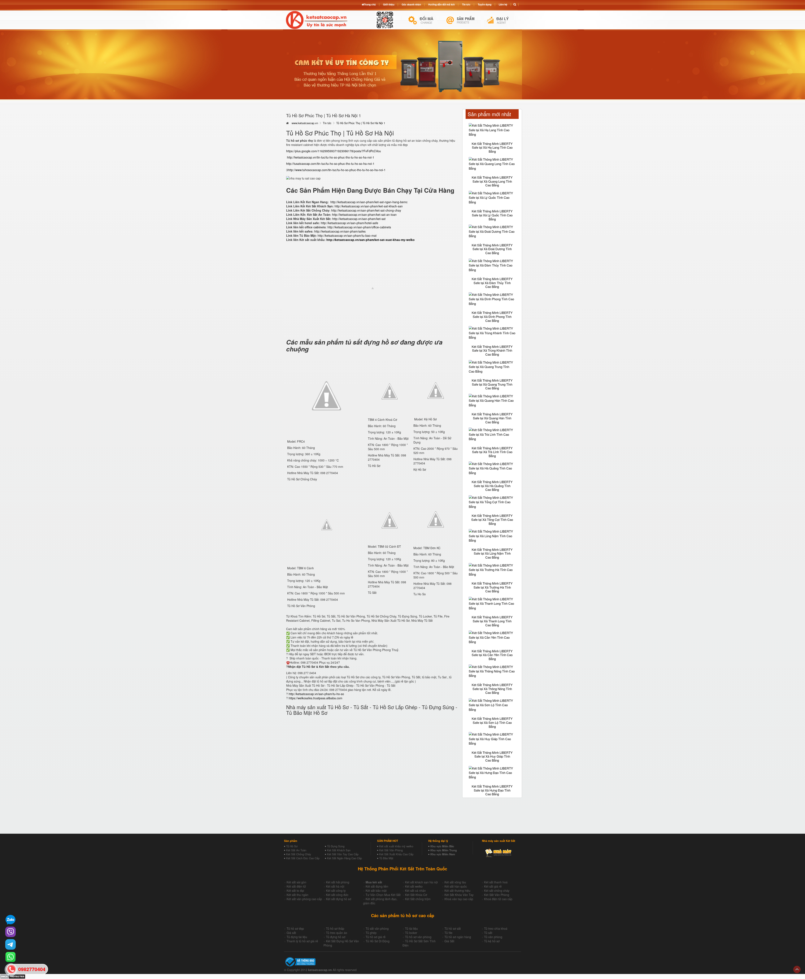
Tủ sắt (488, 933)
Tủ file (448, 933)
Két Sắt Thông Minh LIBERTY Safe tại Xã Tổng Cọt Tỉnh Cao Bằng (492, 519)
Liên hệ (503, 4)
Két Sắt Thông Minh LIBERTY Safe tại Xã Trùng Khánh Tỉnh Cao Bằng (492, 350)
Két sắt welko (414, 886)
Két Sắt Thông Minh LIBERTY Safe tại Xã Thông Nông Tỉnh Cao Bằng (492, 689)
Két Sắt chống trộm (418, 899)
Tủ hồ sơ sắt (452, 928)
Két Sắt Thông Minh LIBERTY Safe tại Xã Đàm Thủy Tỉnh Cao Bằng (492, 283)
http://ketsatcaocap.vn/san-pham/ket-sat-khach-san (369, 206)
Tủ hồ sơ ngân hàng (457, 937)
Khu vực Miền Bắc (442, 846)
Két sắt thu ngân (297, 895)
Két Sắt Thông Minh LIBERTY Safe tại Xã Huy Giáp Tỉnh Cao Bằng (492, 756)
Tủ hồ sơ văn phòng (418, 937)
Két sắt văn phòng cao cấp (304, 899)
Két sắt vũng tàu (455, 882)
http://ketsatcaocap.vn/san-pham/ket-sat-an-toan (364, 214)
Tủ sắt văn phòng (377, 928)
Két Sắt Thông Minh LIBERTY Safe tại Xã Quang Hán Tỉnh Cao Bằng (492, 418)
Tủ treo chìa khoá (495, 928)
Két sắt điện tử (296, 886)
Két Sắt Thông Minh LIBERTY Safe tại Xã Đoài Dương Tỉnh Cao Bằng (492, 249)
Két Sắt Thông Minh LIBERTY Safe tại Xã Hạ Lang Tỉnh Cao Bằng (492, 147)
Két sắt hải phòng (337, 882)
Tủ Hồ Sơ (291, 846)
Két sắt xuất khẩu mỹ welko (396, 846)
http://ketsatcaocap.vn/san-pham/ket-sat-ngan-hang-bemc (369, 202)
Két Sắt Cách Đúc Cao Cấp (302, 858)
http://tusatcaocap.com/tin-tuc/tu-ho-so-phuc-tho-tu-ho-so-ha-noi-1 (330, 163)
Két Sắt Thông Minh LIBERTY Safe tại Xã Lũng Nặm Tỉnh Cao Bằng (492, 553)
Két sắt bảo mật (376, 890)
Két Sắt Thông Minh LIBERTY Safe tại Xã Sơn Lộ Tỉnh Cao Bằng (492, 722)
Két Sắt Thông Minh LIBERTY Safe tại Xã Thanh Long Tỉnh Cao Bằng (492, 621)
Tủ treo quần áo (336, 933)
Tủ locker (411, 933)
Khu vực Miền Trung (443, 850)
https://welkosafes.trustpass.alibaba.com (315, 698)
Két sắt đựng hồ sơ (338, 899)
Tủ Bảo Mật (386, 858)
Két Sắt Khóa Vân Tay (459, 895)
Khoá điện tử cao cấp (498, 899)
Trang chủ (370, 4)
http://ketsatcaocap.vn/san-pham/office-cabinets (359, 227)
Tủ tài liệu (411, 928)
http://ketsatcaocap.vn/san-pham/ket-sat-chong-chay (366, 210)
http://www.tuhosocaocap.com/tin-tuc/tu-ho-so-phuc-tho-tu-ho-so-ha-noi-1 (337, 170)
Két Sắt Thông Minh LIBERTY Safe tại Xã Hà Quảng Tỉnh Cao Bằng (492, 486)
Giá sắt (291, 933)
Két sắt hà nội (335, 886)
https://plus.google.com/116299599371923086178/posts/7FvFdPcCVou (333, 151)
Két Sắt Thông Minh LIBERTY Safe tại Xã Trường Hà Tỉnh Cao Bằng (492, 587)
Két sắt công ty (336, 890)
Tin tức (327, 123)
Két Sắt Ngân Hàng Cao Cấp (344, 858)
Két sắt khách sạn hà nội (421, 882)
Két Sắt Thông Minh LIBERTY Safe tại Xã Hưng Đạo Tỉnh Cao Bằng (492, 790)
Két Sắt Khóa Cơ (416, 895)
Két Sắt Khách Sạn (339, 850)
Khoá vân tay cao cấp (458, 899)
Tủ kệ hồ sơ (492, 941)
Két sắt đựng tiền (377, 886)
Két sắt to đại (295, 890)
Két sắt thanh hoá (496, 882)
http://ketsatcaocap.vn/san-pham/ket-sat (359, 219)
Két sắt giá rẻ (493, 886)
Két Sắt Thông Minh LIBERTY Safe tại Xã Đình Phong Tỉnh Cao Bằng (492, 316)
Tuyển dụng (484, 4)
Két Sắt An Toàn (296, 850)
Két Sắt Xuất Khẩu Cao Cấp (396, 854)
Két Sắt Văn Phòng (391, 850)
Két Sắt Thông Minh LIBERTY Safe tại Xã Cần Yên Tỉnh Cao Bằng (492, 655)
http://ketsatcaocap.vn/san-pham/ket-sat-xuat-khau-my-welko (370, 240)
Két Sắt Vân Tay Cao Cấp (342, 854)
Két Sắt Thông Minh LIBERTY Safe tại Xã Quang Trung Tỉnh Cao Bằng (492, 384)
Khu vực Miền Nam (442, 854)
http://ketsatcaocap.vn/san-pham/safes (340, 231)
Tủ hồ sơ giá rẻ (376, 937)
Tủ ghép (371, 933)
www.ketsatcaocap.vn (305, 123)
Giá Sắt (449, 941)
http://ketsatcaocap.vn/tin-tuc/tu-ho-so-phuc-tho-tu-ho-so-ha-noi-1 (330, 157)
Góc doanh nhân (411, 4)
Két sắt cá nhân (415, 890)
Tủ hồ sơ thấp (335, 928)
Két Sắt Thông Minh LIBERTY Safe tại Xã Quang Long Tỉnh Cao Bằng (492, 181)
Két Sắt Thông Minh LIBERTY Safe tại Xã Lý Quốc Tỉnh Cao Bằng (492, 215)
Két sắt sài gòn (296, 882)
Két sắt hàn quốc (455, 886)
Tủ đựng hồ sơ (335, 937)
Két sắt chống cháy (496, 890)
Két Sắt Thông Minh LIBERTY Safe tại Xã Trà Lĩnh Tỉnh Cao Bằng (492, 452)
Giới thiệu (388, 4)
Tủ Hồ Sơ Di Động (378, 941)
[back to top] (797, 969)
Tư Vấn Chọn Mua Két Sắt (383, 895)
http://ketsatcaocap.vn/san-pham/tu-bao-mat (347, 235)
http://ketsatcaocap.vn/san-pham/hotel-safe (349, 223)
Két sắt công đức (337, 895)
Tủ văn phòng (493, 937)
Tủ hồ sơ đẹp (295, 928)
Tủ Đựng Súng (335, 846)
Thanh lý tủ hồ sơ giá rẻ (302, 941)
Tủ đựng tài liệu (297, 937)
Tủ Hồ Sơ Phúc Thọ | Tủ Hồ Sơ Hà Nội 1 (360, 123)
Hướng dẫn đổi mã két (441, 4)
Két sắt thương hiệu (457, 890)
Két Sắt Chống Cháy (298, 854)
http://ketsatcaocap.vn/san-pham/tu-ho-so (316, 694)
